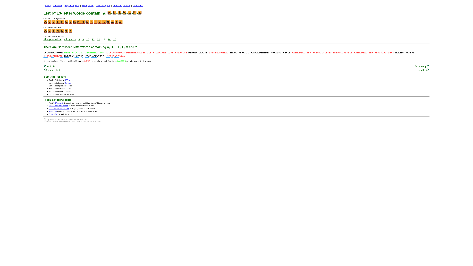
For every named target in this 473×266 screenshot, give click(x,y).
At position (138, 5)
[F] (62, 23)
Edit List (51, 66)
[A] (45, 23)
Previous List (52, 70)
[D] (54, 23)
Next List (423, 70)
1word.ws (53, 111)
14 (109, 39)
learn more (73, 119)
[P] (92, 23)
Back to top (421, 66)
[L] (62, 32)
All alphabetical (52, 39)
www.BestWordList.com (58, 106)
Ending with (87, 5)
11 (93, 39)
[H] (58, 32)
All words (57, 5)
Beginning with (72, 5)
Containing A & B (121, 5)
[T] (104, 23)
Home (48, 5)
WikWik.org (58, 103)
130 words (69, 80)
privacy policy (84, 119)
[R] (96, 23)
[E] (58, 23)
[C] (50, 23)
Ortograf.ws (53, 114)
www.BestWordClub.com (59, 109)
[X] (112, 23)
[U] (108, 23)
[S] (100, 23)
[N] (83, 23)
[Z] (121, 23)
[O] (87, 23)
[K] (75, 23)
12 (98, 39)
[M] (79, 23)
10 (87, 39)
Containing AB (103, 5)
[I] (71, 23)
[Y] (117, 23)
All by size (70, 39)
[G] (66, 23)
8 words (68, 83)
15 (114, 39)
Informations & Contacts (94, 121)
